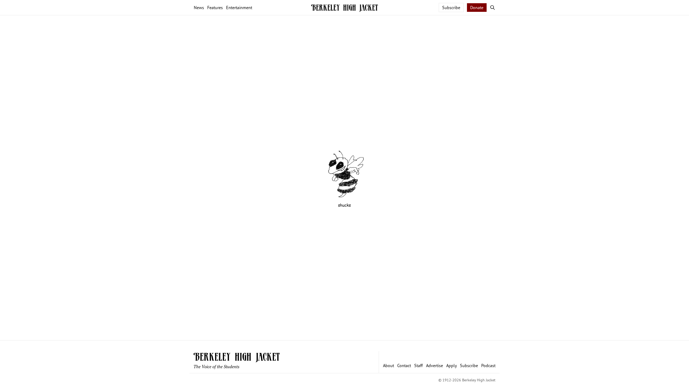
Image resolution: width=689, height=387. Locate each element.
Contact (404, 365)
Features (215, 7)
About (388, 365)
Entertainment (239, 7)
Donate (476, 7)
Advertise (434, 365)
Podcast (488, 365)
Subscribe (451, 7)
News (199, 7)
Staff (418, 365)
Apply (451, 365)
